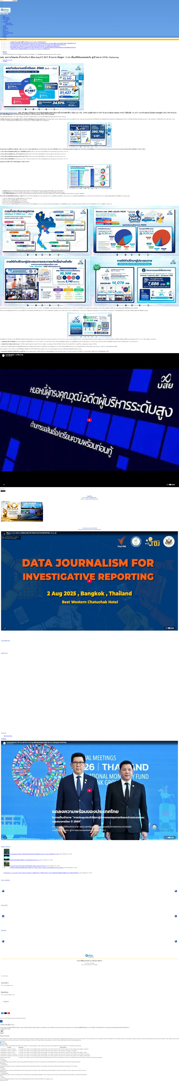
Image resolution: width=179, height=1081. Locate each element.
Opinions (5, 27)
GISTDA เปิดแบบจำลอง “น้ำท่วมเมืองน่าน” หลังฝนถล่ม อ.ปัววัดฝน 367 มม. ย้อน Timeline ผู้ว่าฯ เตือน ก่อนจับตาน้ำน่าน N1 (38, 44)
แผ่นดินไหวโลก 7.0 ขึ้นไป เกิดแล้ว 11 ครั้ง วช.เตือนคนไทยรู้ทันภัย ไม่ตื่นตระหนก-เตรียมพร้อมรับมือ (55, 873)
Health (4, 26)
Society (4, 35)
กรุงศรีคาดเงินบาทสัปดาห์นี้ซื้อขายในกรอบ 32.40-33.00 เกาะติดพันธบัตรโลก (28, 42)
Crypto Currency (9, 24)
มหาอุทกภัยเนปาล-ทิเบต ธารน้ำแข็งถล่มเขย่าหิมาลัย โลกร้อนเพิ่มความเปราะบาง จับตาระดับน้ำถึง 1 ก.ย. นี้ (34, 854)
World (4, 30)
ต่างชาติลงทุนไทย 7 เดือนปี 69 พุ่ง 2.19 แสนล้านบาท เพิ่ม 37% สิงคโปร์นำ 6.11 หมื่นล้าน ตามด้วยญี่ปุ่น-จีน (34, 46)
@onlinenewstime (8, 736)
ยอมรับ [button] (8, 1029)
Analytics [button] (2, 1067)
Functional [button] (2, 1059)
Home (4, 16)
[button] (3, 891)
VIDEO (3, 739)
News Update (6, 17)
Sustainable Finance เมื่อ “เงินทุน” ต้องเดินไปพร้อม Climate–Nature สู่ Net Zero (28, 866)
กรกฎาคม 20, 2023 (7, 60)
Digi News (5, 21)
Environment (6, 31)
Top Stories (5, 28)
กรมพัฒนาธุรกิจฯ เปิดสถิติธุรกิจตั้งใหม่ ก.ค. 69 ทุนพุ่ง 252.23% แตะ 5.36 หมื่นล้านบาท (30, 49)
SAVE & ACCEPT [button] (4, 1080)
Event (7, 20)
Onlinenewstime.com (8, 113)
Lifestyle (5, 37)
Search (15, 0)
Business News (6, 19)
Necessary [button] (2, 1041)
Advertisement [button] (3, 1071)
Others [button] (1, 1076)
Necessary (4, 1043)
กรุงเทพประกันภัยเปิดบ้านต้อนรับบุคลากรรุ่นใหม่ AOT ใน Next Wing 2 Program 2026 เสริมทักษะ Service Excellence (36, 867)
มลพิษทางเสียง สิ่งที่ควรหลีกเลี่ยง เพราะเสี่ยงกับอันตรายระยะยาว (24, 860)
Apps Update (9, 23)
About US (6, 1001)
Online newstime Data (8, 33)
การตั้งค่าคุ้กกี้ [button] (3, 1029)
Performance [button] (3, 1063)
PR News (5, 34)
